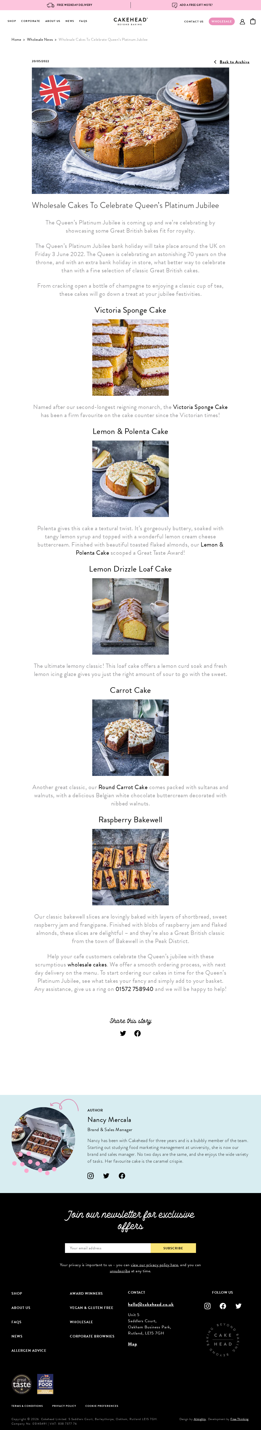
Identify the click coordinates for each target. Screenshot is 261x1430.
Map (132, 1343)
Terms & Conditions (27, 1406)
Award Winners (86, 1293)
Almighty (200, 1419)
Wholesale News (40, 39)
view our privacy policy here (154, 1265)
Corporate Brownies (92, 1336)
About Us (52, 21)
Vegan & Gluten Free (91, 1307)
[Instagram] (90, 1176)
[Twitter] (106, 1176)
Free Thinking (239, 1419)
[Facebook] (122, 1176)
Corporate (30, 21)
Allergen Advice (28, 1350)
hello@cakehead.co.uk (151, 1304)
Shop (12, 21)
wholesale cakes (87, 964)
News (70, 21)
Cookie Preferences (101, 1406)
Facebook (137, 1033)
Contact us (194, 21)
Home (16, 39)
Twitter (123, 1033)
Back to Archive (235, 61)
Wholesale (81, 1322)
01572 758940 (134, 989)
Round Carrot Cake (123, 787)
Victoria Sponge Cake (200, 407)
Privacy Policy (64, 1406)
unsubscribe (120, 1271)
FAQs (83, 21)
